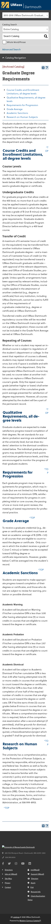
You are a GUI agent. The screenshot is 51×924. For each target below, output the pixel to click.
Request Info (36, 891)
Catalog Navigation (15, 57)
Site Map (8, 878)
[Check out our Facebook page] (3, 864)
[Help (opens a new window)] (46, 67)
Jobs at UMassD (11, 874)
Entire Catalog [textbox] (11, 29)
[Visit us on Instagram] (16, 864)
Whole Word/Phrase (16, 42)
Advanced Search (11, 49)
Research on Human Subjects (22, 117)
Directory (34, 878)
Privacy (7, 882)
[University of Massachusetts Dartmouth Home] (21, 5)
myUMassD (35, 869)
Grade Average (15, 109)
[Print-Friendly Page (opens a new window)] (43, 67)
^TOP (32, 517)
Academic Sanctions (17, 113)
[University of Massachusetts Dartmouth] (23, 847)
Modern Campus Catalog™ (30, 920)
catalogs (16, 917)
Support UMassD (37, 874)
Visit (32, 887)
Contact (8, 887)
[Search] (46, 36)
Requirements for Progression (22, 105)
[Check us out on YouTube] (23, 864)
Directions (9, 869)
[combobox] (25, 15)
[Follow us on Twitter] (9, 864)
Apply (33, 882)
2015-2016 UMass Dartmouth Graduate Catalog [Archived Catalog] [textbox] (26, 15)
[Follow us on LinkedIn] (29, 864)
